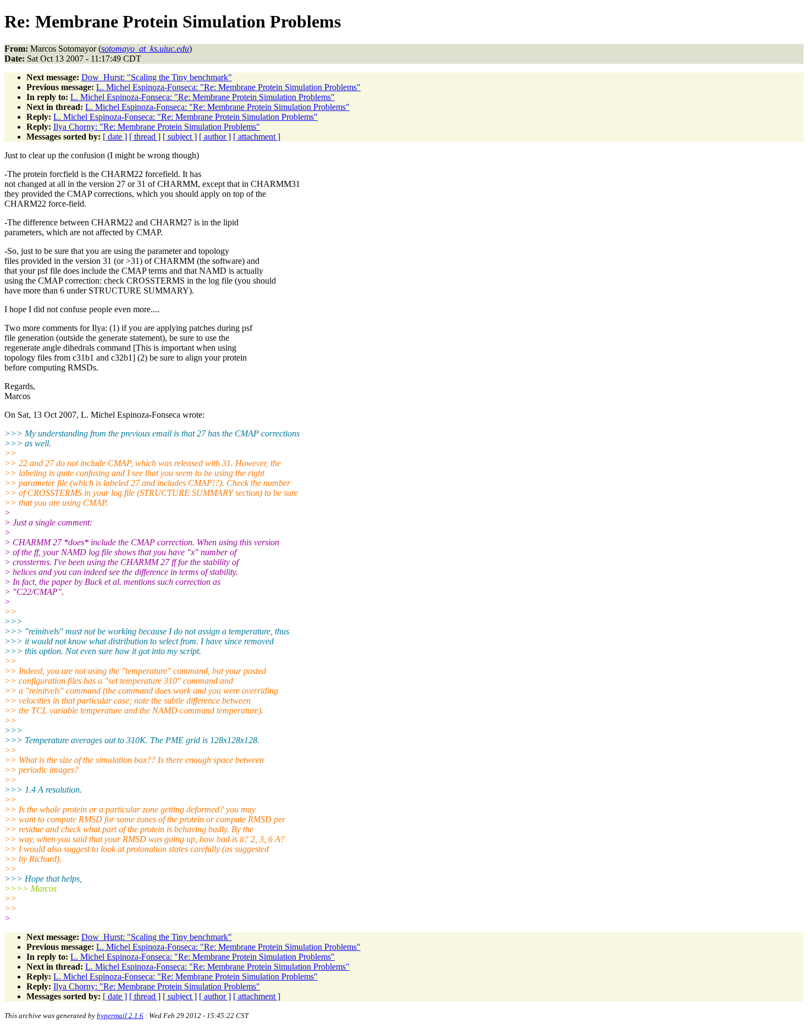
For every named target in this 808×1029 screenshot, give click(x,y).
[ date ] (115, 136)
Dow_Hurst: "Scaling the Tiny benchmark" (156, 77)
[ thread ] (145, 136)
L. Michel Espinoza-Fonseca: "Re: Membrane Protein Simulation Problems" (228, 87)
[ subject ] (180, 136)
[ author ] (215, 136)
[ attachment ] (256, 136)
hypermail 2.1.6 (120, 1015)
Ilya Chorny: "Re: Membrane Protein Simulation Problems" (156, 126)
